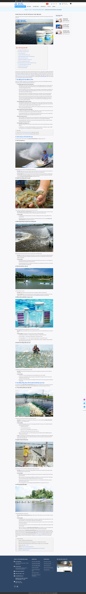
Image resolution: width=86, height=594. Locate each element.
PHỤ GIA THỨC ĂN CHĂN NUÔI (36, 570)
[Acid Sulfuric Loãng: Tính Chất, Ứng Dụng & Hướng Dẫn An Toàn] (59, 33)
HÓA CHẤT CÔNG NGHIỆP (36, 561)
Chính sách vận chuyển (47, 563)
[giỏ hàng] (70, 4)
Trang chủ (26, 9)
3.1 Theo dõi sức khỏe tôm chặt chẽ (24, 64)
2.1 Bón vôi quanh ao (21, 53)
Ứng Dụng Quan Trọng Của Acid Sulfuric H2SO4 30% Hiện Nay (66, 19)
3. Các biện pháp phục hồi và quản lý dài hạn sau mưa (26, 62)
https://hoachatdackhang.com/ (28, 546)
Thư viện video (36, 6)
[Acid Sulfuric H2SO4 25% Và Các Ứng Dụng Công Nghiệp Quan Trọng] (59, 27)
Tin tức (48, 6)
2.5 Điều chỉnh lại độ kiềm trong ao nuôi (25, 59)
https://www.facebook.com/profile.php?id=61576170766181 (34, 548)
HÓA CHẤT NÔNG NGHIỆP (36, 565)
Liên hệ (53, 6)
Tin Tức (30, 9)
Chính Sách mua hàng (47, 561)
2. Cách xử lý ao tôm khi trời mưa (23, 51)
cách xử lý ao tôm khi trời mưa (23, 75)
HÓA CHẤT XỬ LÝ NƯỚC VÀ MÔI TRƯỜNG (36, 575)
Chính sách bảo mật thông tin (48, 567)
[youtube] (17, 586)
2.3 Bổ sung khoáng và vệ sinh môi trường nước (26, 56)
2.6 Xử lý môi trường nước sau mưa (24, 61)
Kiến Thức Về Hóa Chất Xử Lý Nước (38, 9)
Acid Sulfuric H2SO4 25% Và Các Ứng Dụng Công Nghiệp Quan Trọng (66, 25)
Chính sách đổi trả (46, 569)
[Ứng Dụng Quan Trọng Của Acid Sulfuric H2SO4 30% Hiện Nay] (59, 21)
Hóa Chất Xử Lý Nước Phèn (25, 133)
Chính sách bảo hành (47, 565)
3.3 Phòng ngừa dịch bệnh (22, 67)
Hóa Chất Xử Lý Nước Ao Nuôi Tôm (26, 132)
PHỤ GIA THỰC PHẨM (35, 567)
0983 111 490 (26, 545)
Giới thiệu (29, 6)
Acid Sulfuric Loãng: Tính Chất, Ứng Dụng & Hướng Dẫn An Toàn (66, 31)
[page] (15, 586)
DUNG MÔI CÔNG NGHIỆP (36, 563)
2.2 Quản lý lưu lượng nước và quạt (24, 54)
